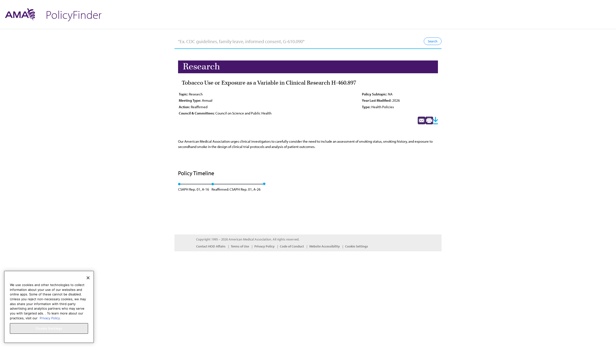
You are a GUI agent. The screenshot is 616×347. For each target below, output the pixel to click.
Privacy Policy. (50, 318)
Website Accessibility (324, 246)
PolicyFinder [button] (74, 14)
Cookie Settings (356, 246)
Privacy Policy (264, 246)
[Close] (88, 278)
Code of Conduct (292, 246)
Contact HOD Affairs (210, 246)
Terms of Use (240, 246)
